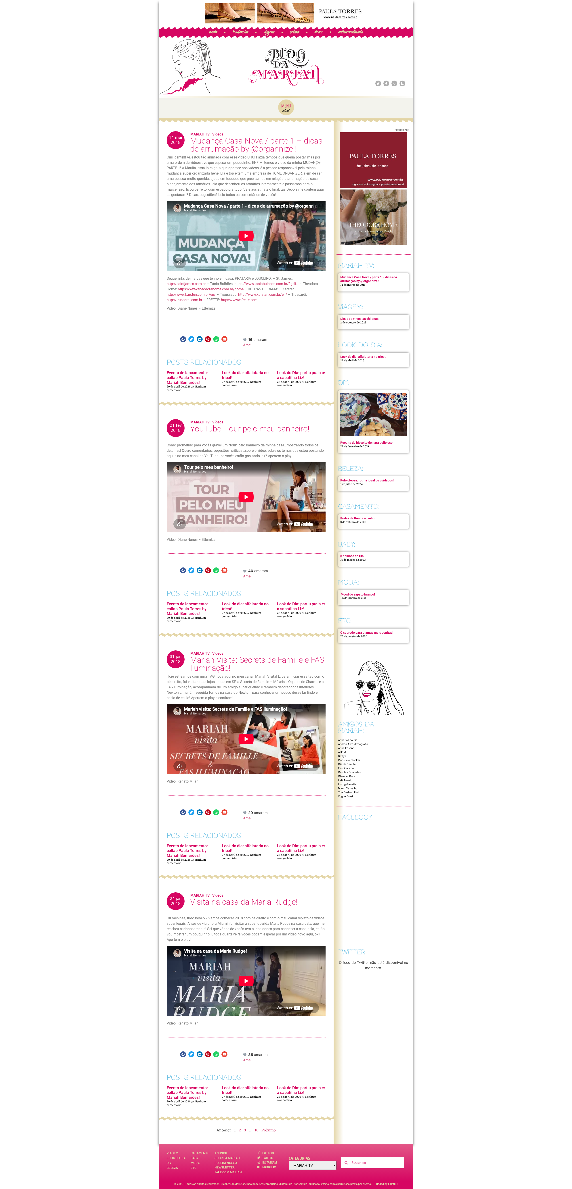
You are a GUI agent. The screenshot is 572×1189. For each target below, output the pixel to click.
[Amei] (245, 339)
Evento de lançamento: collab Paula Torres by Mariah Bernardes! (187, 377)
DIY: (343, 382)
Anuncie (221, 1153)
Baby (195, 1158)
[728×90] (286, 22)
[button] (183, 339)
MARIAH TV (200, 134)
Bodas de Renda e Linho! (357, 518)
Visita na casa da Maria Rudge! (243, 902)
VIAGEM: (350, 307)
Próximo (268, 1130)
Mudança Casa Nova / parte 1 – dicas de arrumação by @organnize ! (256, 145)
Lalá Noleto (345, 780)
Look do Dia (176, 1158)
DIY (169, 1163)
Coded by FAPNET (387, 1184)
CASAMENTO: (358, 506)
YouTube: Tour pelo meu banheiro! (249, 428)
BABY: (346, 544)
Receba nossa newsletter (225, 1165)
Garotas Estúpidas (349, 772)
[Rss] (402, 83)
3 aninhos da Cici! (352, 556)
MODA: (348, 582)
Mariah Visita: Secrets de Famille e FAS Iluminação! (257, 664)
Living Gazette (347, 784)
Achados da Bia (348, 740)
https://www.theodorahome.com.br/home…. (212, 289)
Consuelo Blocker (349, 760)
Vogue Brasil (345, 796)
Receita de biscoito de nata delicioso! (366, 442)
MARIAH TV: (356, 265)
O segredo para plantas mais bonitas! (366, 632)
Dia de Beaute (347, 764)
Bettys (342, 756)
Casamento (200, 1153)
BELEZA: (350, 468)
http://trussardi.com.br (184, 300)
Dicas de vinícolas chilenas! (359, 319)
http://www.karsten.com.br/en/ (191, 294)
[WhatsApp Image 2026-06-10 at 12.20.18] (373, 244)
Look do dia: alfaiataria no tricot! (363, 356)
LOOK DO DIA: (360, 345)
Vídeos (217, 134)
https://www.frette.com (239, 300)
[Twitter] (378, 83)
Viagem (172, 1153)
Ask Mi (342, 752)
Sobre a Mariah (227, 1158)
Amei (247, 345)
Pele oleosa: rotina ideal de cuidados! (367, 480)
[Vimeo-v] (394, 83)
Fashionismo (346, 768)
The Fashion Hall (348, 792)
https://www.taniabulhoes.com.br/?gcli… (266, 284)
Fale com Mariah (228, 1172)
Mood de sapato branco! (358, 594)
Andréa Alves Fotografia (353, 744)
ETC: (344, 621)
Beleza (172, 1168)
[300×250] (373, 187)
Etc (193, 1168)
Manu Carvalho (347, 788)
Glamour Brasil (347, 776)
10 (256, 1130)
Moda (195, 1163)
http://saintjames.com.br (186, 284)
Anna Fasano (346, 748)
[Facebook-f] (386, 83)
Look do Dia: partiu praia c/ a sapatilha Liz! (301, 375)
